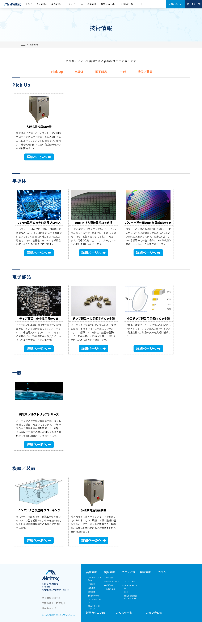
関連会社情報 (93, 595)
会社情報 (91, 572)
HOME (29, 4)
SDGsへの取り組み (130, 586)
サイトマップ (49, 608)
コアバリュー (129, 581)
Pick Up (57, 71)
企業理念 (91, 584)
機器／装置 (145, 71)
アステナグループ (94, 600)
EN (193, 4)
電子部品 (101, 71)
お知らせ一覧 (127, 4)
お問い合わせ (175, 4)
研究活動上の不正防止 (54, 603)
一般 (123, 71)
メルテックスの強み (94, 578)
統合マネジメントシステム (94, 607)
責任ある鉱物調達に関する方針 (130, 597)
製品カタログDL (108, 4)
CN (199, 4)
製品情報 (109, 572)
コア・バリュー (130, 574)
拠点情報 (91, 591)
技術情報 (109, 585)
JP (188, 4)
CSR (125, 592)
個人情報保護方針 (51, 598)
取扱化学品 (110, 589)
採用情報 (91, 4)
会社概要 (91, 588)
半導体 (79, 71)
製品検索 (109, 577)
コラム (141, 4)
